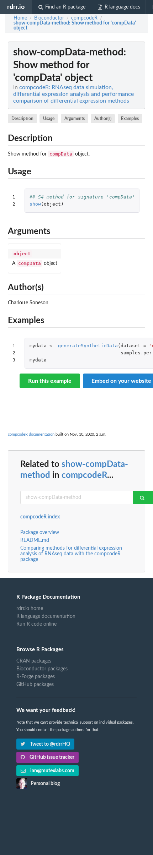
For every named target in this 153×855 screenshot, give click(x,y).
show (35, 204)
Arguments (74, 118)
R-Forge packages (35, 676)
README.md (34, 540)
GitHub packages (35, 684)
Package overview (39, 532)
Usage (48, 118)
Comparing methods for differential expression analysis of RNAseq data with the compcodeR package (71, 554)
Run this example (50, 381)
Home (20, 18)
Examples (130, 118)
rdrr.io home (29, 608)
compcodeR (84, 475)
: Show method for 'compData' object (75, 26)
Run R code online (36, 624)
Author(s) (102, 118)
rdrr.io (16, 7)
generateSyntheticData (88, 345)
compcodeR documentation (31, 434)
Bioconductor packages (42, 668)
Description (22, 118)
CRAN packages (33, 661)
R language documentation (45, 616)
